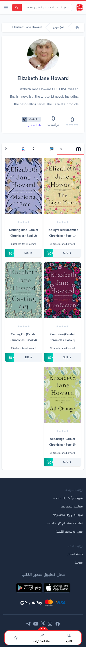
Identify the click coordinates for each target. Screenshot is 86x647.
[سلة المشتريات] (41, 635)
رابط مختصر (34, 125)
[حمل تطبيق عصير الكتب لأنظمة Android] (29, 588)
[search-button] (17, 7)
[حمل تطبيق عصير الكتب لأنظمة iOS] (57, 588)
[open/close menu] (5, 7)
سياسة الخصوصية (72, 506)
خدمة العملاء (75, 554)
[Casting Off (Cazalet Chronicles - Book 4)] (23, 290)
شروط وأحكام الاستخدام (68, 498)
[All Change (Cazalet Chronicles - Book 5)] (62, 395)
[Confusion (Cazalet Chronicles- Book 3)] (62, 290)
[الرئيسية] (77, 27)
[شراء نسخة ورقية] (62, 253)
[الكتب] (69, 635)
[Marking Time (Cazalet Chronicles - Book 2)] (23, 186)
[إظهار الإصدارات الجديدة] (43, 628)
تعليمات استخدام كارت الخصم (65, 523)
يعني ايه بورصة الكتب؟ (69, 531)
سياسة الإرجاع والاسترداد (68, 515)
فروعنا (79, 562)
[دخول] (15, 638)
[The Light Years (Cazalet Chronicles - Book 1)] (62, 186)
